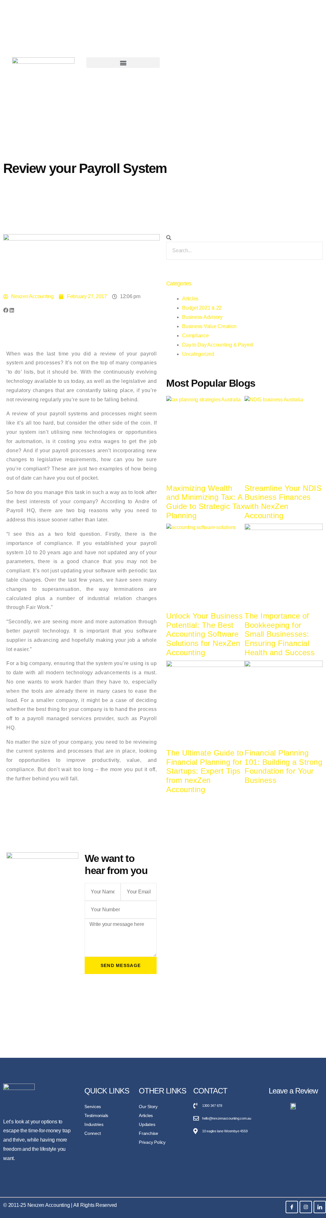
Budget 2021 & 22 (202, 308)
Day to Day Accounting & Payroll (217, 344)
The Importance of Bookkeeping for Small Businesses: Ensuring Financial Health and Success (279, 634)
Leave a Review (293, 1090)
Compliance (195, 335)
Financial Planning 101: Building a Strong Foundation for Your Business (283, 767)
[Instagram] (306, 1207)
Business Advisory (202, 317)
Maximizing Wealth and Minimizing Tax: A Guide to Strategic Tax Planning (205, 502)
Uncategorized (198, 354)
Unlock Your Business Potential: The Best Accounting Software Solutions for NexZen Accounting (204, 634)
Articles (190, 298)
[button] (123, 62)
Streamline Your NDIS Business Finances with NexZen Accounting (283, 502)
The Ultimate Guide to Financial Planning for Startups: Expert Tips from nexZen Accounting (205, 771)
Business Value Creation (209, 326)
